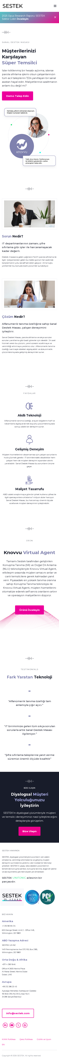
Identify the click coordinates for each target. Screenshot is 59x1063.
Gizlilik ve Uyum (44, 1039)
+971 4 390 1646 (8, 964)
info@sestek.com (18, 1013)
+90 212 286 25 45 (9, 986)
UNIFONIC (19, 877)
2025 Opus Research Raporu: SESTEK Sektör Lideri (23, 17)
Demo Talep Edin (17, 96)
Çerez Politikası (26, 1039)
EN (3, 1044)
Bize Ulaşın (29, 831)
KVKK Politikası (9, 1039)
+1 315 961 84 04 (9, 926)
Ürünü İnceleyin (29, 609)
